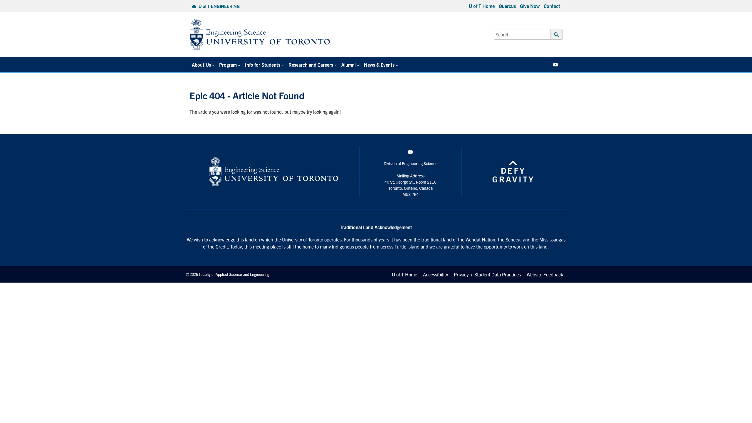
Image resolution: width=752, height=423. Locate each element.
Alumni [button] (348, 65)
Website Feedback (545, 274)
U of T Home (482, 6)
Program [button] (228, 65)
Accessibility (435, 274)
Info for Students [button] (262, 65)
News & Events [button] (379, 65)
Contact (552, 6)
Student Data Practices (497, 274)
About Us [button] (201, 65)
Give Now (530, 6)
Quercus (507, 6)
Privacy (461, 274)
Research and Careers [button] (310, 65)
